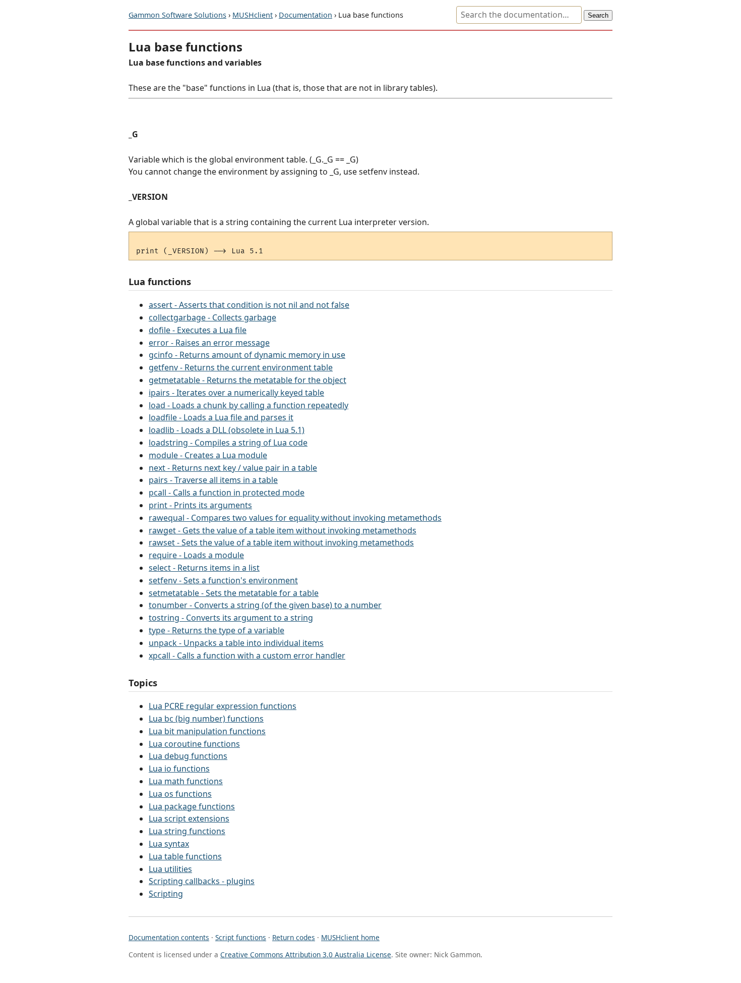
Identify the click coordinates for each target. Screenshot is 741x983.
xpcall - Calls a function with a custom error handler (247, 655)
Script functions (240, 937)
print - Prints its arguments (200, 505)
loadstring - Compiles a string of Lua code (228, 442)
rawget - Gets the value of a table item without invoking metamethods (282, 530)
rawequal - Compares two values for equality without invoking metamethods (295, 517)
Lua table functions (185, 856)
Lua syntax (169, 843)
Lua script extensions (189, 818)
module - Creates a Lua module (208, 455)
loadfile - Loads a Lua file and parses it (221, 417)
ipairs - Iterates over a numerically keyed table (236, 392)
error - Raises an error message (209, 342)
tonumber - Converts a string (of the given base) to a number (265, 605)
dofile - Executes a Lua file (197, 330)
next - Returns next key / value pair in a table (233, 467)
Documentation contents (169, 937)
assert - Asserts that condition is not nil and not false (249, 304)
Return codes (293, 937)
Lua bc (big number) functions (206, 718)
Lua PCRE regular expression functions (222, 706)
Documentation (305, 15)
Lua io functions (179, 768)
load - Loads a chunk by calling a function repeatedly (248, 405)
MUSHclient (252, 15)
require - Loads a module (196, 555)
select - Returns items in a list (204, 567)
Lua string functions (187, 831)
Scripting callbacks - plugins (202, 881)
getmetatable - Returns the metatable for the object (247, 380)
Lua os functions (180, 793)
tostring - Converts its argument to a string (231, 617)
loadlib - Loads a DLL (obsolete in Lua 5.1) (226, 429)
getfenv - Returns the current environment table (241, 367)
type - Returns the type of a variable (216, 630)
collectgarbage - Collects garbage (212, 317)
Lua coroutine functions (194, 743)
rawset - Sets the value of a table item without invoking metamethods (281, 542)
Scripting (166, 893)
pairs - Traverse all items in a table (213, 479)
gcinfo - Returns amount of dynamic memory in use (247, 354)
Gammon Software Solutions (177, 15)
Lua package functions (192, 806)
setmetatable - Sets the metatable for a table (234, 592)
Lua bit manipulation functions (207, 731)
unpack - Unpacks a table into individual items (236, 642)
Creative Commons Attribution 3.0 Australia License (305, 954)
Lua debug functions (188, 755)
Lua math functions (186, 781)
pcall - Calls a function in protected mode (226, 492)
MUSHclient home (350, 937)
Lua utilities (170, 869)
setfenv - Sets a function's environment (223, 580)
